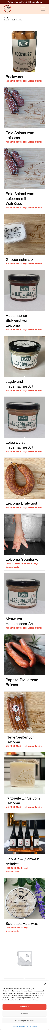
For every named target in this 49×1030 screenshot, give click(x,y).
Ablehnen (24, 1014)
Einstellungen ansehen (24, 1020)
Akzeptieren (24, 1007)
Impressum (33, 1026)
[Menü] (41, 9)
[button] (45, 983)
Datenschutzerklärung (20, 1026)
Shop (6, 17)
